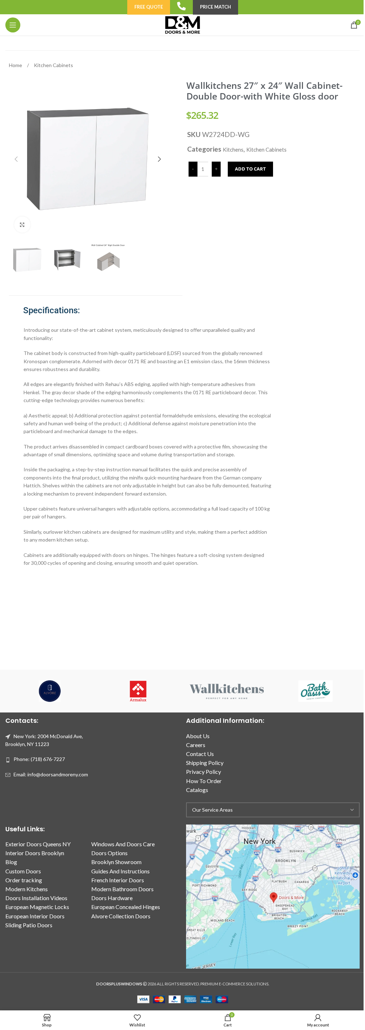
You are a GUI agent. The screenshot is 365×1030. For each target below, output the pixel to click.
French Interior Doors (117, 880)
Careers (195, 744)
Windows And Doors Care (123, 844)
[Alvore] (49, 691)
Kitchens (233, 149)
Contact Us (200, 753)
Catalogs (197, 789)
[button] (16, 159)
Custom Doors (23, 871)
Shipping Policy (204, 762)
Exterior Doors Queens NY (38, 844)
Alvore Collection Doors (120, 916)
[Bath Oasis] (315, 691)
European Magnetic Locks (37, 906)
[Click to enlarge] (22, 225)
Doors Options (109, 852)
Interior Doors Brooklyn (34, 852)
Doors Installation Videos (36, 897)
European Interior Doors (35, 916)
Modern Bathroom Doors (122, 889)
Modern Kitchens (26, 889)
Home (16, 65)
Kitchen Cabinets (53, 65)
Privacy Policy (203, 771)
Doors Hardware (112, 897)
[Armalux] (138, 691)
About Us (198, 735)
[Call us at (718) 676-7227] (181, 6)
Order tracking (23, 880)
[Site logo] (182, 24)
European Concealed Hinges (125, 906)
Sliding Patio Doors (28, 925)
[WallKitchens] (226, 691)
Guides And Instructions (120, 871)
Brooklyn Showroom (116, 861)
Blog (11, 861)
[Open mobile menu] (13, 25)
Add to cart (250, 169)
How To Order (204, 780)
